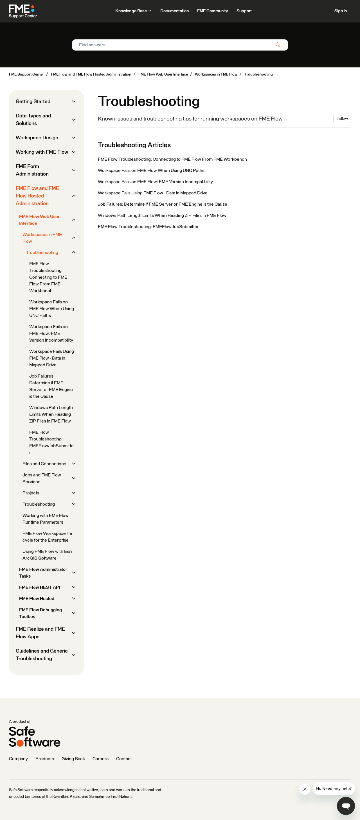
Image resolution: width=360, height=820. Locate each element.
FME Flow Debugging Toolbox (40, 613)
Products (44, 759)
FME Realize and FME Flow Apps (40, 633)
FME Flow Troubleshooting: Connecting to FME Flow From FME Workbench (172, 159)
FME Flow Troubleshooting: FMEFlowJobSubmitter (148, 226)
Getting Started (33, 101)
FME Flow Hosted (36, 598)
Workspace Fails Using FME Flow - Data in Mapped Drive (153, 193)
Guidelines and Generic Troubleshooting (42, 655)
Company (18, 759)
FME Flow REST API (39, 587)
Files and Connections (44, 464)
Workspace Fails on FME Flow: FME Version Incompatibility (155, 182)
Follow (342, 119)
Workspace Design (37, 137)
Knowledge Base (131, 11)
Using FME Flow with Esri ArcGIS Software (47, 554)
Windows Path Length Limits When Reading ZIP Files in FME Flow (162, 215)
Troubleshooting (258, 74)
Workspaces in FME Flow (216, 74)
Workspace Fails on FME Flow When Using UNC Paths (151, 170)
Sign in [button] (340, 11)
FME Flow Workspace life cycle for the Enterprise (47, 536)
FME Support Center (26, 74)
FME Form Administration (32, 170)
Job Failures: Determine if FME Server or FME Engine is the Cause (162, 204)
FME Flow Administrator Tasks (43, 572)
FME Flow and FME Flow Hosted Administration (91, 74)
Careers (101, 759)
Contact (124, 759)
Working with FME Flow (42, 152)
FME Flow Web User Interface (163, 74)
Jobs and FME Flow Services (41, 478)
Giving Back (73, 759)
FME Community (212, 11)
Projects (30, 493)
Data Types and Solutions (33, 119)
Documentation (174, 11)
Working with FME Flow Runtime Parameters (45, 518)
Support (244, 11)
